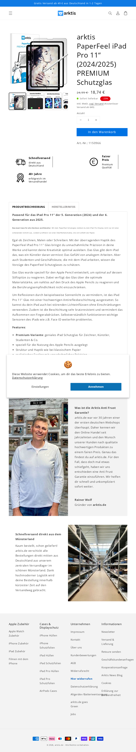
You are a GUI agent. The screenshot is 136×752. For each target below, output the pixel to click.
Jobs (73, 714)
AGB (73, 663)
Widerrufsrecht (80, 670)
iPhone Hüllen (48, 635)
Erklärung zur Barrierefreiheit (111, 693)
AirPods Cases (48, 690)
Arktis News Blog (112, 675)
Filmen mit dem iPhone (18, 661)
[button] (10, 13)
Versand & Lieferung (108, 642)
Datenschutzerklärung (27, 378)
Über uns (76, 647)
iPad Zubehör (17, 651)
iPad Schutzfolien (50, 663)
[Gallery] (38, 71)
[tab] (29, 207)
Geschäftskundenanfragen (118, 659)
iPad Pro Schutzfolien (47, 681)
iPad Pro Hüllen (49, 671)
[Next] (63, 62)
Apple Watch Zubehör (16, 633)
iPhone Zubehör (19, 643)
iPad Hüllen (47, 655)
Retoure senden (111, 651)
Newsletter (108, 631)
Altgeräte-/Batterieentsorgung (89, 694)
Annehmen (96, 387)
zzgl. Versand (96, 103)
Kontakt (75, 639)
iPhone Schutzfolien (47, 645)
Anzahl (81, 113)
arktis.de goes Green (79, 704)
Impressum (78, 631)
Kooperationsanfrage (114, 667)
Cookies (106, 683)
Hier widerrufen (81, 678)
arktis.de (59, 745)
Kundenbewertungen (83, 655)
